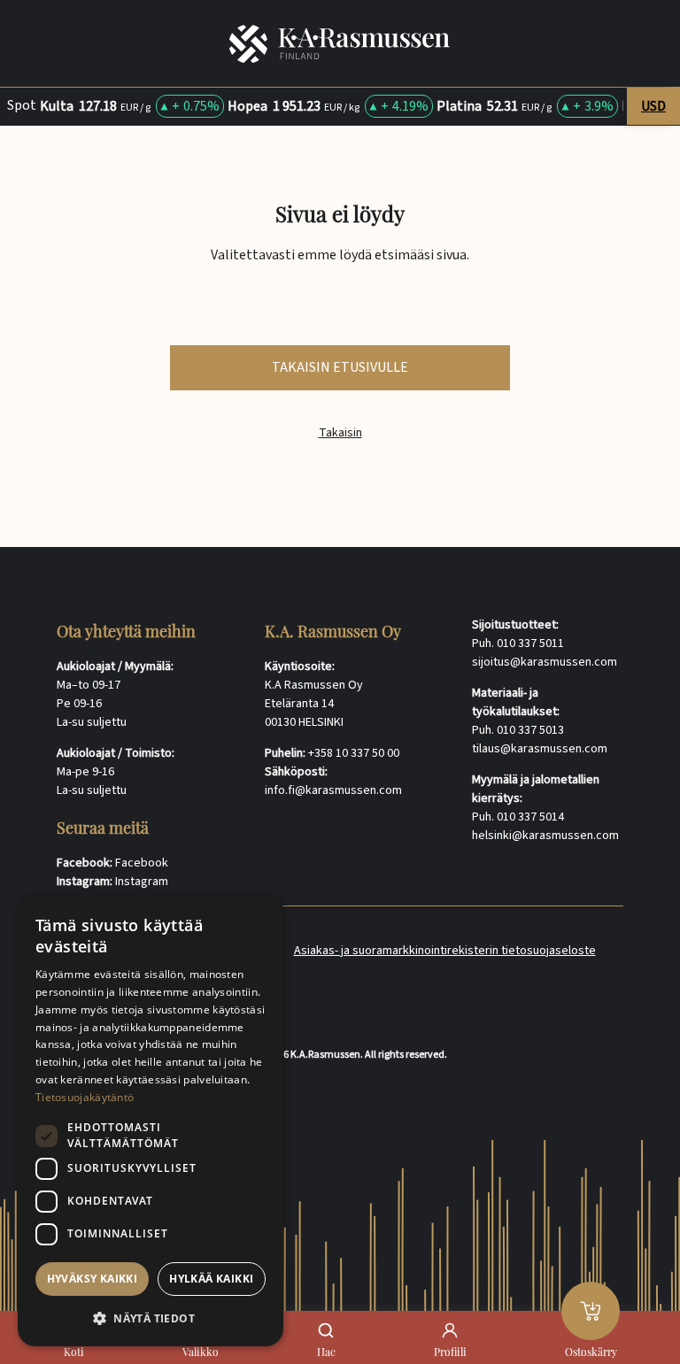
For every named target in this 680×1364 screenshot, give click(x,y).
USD (653, 106)
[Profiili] (450, 1330)
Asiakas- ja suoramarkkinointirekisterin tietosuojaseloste (445, 950)
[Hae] (326, 1330)
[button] (150, 1318)
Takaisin (340, 433)
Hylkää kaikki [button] (211, 1278)
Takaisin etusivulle (340, 367)
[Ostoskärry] (590, 1311)
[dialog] (150, 1119)
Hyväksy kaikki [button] (92, 1278)
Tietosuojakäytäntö (84, 1097)
